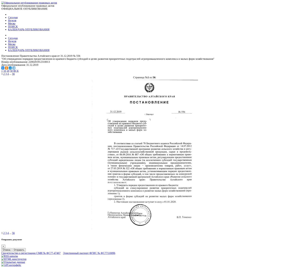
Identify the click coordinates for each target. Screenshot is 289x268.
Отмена (6, 250)
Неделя (12, 20)
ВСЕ (16, 70)
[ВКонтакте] (2, 67)
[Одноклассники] (6, 67)
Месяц (11, 23)
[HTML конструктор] (13, 259)
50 (11, 70)
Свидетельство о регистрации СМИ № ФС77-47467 (31, 253)
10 (4, 70)
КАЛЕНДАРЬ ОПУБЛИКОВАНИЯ (29, 29)
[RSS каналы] (9, 256)
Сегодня (13, 17)
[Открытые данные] (13, 262)
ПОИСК (13, 26)
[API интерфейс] (11, 265)
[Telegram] (13, 67)
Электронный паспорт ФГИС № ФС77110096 (89, 253)
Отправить (19, 250)
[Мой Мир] (10, 67)
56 (13, 73)
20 (8, 70)
